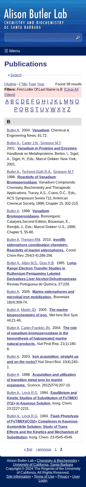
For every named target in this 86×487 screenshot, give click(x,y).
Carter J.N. (30, 143)
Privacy (63, 476)
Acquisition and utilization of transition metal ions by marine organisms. (41, 380)
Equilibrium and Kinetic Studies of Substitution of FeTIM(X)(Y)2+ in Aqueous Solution (42, 398)
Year (40, 84)
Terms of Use (44, 476)
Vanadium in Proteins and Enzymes (47, 148)
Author (11, 84)
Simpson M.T (50, 143)
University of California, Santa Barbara (43, 464)
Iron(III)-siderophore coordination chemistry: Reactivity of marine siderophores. (37, 245)
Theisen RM (30, 240)
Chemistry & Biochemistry (57, 461)
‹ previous (43, 449)
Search (16, 75)
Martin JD (28, 310)
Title (24, 84)
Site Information (18, 476)
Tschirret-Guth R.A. (36, 172)
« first (28, 449)
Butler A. (13, 143)
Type (32, 84)
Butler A (13, 130)
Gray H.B (46, 263)
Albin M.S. (30, 263)
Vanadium (40, 130)
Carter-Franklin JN (35, 328)
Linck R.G (29, 393)
